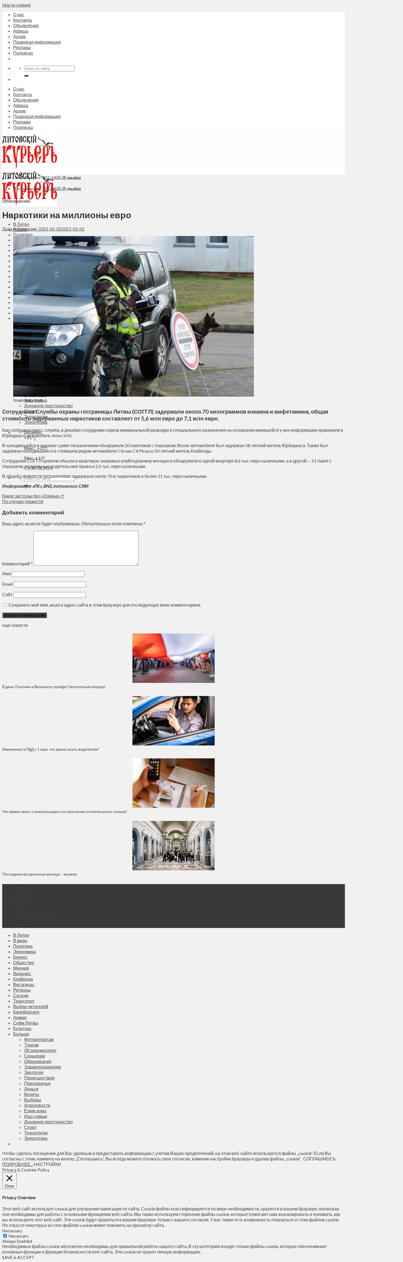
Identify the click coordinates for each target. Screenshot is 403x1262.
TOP (4, 201)
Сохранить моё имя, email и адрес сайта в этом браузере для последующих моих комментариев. (104, 604)
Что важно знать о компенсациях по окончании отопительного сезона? (64, 811)
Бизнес (20, 957)
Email (7, 584)
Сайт (7, 594)
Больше (21, 1033)
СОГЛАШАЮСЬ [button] (319, 1158)
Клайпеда (23, 978)
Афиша (20, 30)
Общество (23, 962)
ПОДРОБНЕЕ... (17, 1164)
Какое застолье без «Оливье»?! (33, 495)
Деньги (31, 1088)
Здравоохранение (42, 1066)
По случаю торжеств (22, 501)
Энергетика (35, 422)
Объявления (26, 25)
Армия (20, 1017)
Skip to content (16, 4)
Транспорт (24, 1000)
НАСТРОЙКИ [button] (47, 1164)
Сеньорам (34, 1055)
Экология (33, 1072)
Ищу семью (35, 1116)
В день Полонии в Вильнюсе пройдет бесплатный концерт (54, 686)
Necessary (18, 1235)
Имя (6, 573)
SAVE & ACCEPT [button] (18, 1257)
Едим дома (35, 1110)
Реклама (22, 47)
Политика (23, 234)
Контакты (22, 20)
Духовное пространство (48, 405)
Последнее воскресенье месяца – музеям (40, 874)
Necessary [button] (12, 1230)
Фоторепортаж (39, 1039)
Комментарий (17, 563)
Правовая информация (37, 41)
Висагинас (24, 984)
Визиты (31, 1094)
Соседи (21, 995)
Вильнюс (22, 973)
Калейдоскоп (26, 1011)
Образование (38, 1061)
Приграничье (37, 1083)
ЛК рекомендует (40, 1050)
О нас (18, 14)
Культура (22, 1028)
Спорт (30, 1127)
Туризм (31, 1044)
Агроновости (37, 1105)
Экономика (24, 951)
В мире (20, 940)
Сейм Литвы (25, 1022)
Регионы (22, 989)
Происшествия (19, 201)
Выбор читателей (30, 1006)
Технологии (36, 1132)
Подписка (23, 52)
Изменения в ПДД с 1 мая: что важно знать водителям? (50, 749)
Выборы (32, 1099)
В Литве (21, 224)
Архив (19, 36)
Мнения (21, 968)
